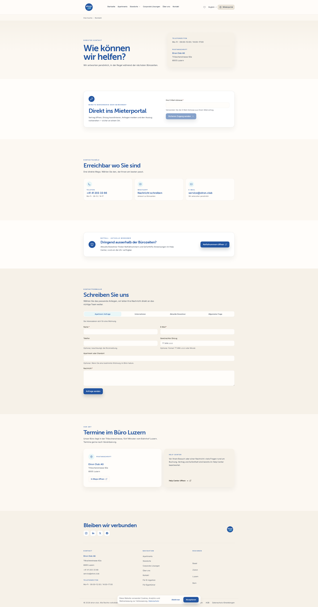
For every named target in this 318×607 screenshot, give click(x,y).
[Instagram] (86, 533)
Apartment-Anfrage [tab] (102, 314)
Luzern (195, 576)
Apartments (122, 7)
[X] (100, 533)
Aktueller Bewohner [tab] (178, 314)
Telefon (86, 338)
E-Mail (163, 327)
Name (86, 327)
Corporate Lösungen (151, 7)
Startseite (111, 7)
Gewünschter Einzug (168, 338)
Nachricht (88, 368)
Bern (194, 583)
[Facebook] (107, 533)
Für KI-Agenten (149, 580)
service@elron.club (91, 574)
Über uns (166, 7)
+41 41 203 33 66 (91, 570)
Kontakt (176, 7)
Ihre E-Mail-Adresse (174, 100)
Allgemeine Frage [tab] (215, 314)
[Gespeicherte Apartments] (204, 7)
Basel (195, 563)
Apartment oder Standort (93, 353)
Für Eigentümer (149, 585)
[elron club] (88, 7)
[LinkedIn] (93, 533)
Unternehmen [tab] (140, 314)
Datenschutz (154, 601)
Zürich (195, 570)
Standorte (147, 561)
